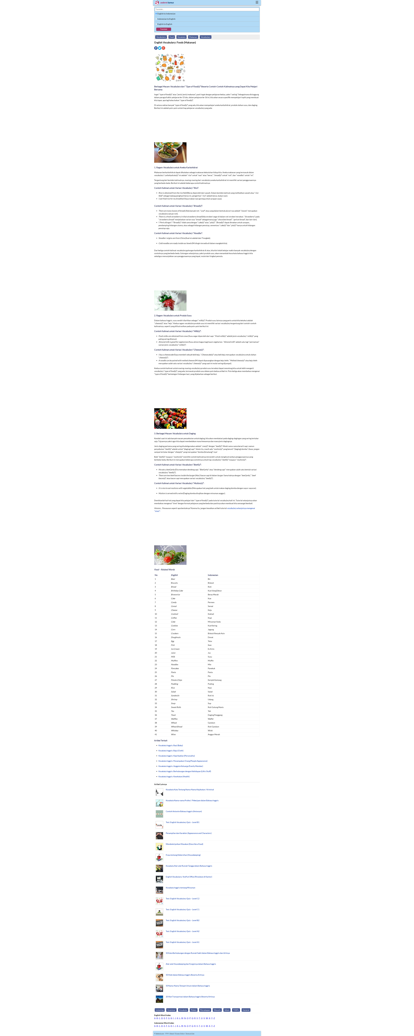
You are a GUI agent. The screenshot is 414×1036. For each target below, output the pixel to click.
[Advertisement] (207, 126)
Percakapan (205, 1010)
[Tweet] (159, 49)
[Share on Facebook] (156, 49)
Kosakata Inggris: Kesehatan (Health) (174, 776)
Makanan (193, 37)
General (246, 1010)
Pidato (193, 1010)
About (172, 1033)
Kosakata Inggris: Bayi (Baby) (170, 745)
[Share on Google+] (163, 49)
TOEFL (236, 1010)
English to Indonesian (166, 13)
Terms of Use (190, 1033)
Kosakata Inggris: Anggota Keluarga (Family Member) (180, 766)
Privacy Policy (180, 1033)
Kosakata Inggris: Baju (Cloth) (170, 750)
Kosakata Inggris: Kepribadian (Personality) (176, 756)
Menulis (217, 1010)
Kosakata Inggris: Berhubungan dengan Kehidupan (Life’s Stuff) (184, 771)
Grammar (171, 1010)
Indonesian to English (166, 19)
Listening (160, 1010)
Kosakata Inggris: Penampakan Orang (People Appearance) (182, 761)
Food (172, 37)
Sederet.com (160, 1033)
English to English (164, 24)
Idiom (226, 1010)
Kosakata (181, 37)
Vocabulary (161, 37)
